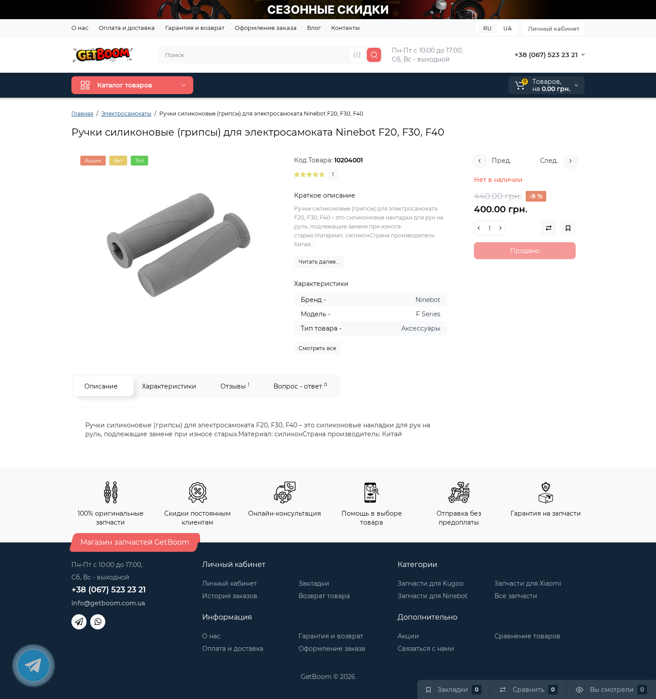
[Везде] (357, 55)
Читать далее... (319, 261)
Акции (408, 636)
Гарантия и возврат (194, 27)
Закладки (314, 583)
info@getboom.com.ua (108, 603)
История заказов (229, 596)
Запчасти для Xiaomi (527, 583)
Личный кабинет (553, 28)
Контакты (345, 27)
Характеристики (169, 386)
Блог (314, 27)
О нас (79, 27)
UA (507, 28)
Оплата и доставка (127, 27)
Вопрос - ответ (300, 386)
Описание (101, 386)
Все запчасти (515, 596)
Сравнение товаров (527, 636)
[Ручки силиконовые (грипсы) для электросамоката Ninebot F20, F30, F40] (178, 245)
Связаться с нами (426, 649)
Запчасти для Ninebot (433, 596)
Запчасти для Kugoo (431, 583)
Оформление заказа (266, 27)
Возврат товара (324, 596)
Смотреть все (317, 348)
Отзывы (234, 386)
